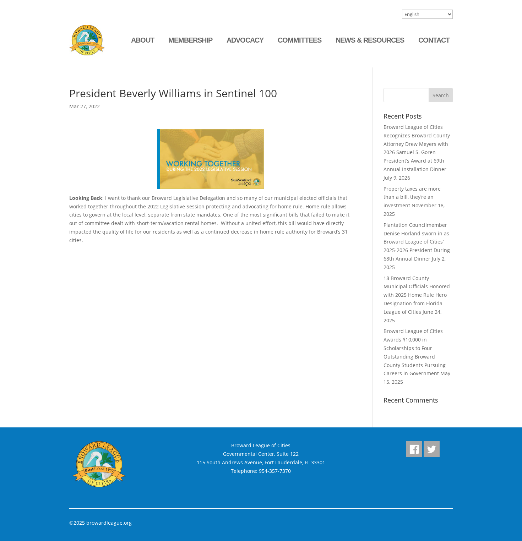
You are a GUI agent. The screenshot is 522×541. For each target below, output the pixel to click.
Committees (299, 40)
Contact (434, 40)
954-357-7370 (275, 471)
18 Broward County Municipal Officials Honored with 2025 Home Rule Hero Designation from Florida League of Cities (417, 295)
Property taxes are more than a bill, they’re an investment (412, 197)
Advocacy (245, 40)
